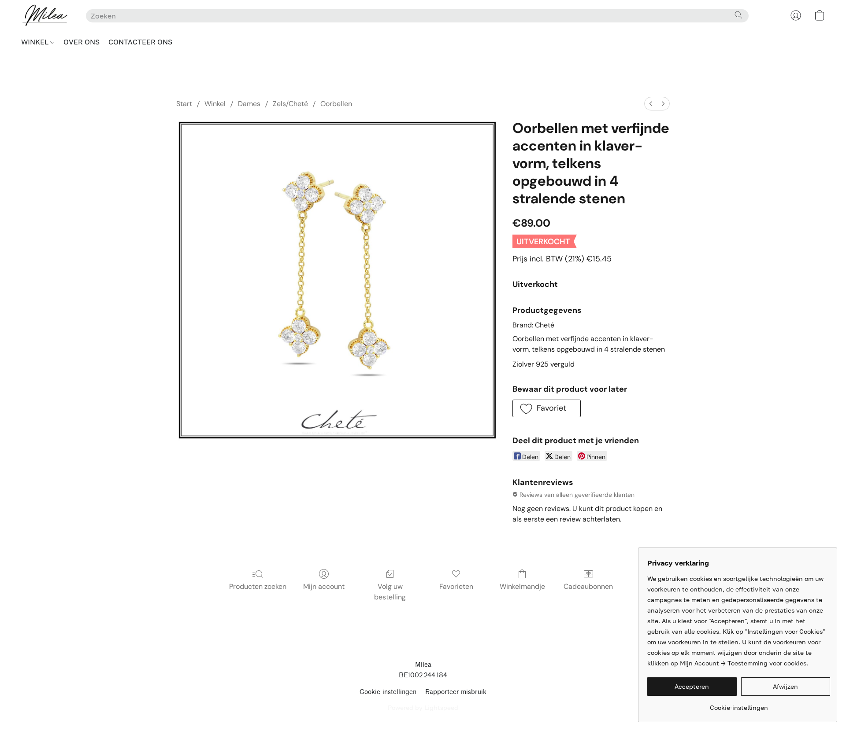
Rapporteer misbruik (455, 692)
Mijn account (324, 586)
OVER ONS (81, 41)
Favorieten (456, 586)
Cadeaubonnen (588, 586)
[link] (738, 704)
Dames (249, 103)
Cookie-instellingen (388, 692)
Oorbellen (336, 103)
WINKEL (35, 41)
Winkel (215, 103)
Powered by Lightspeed (423, 707)
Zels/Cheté (290, 103)
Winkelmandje (522, 586)
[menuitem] (651, 103)
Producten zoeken (257, 586)
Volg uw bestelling (390, 592)
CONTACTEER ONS (140, 41)
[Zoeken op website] (738, 15)
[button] (44, 15)
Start (184, 103)
